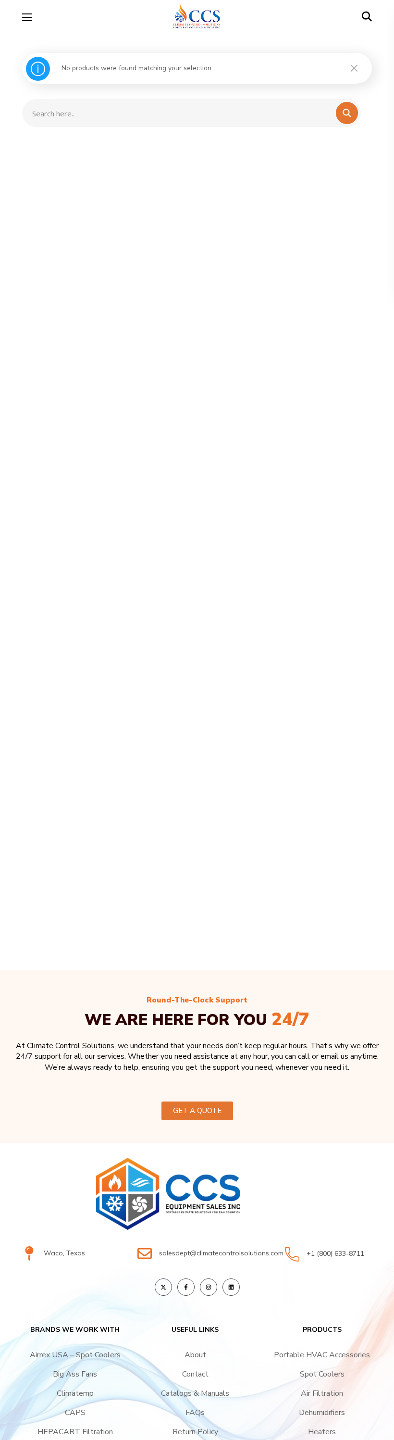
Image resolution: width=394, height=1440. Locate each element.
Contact (195, 1374)
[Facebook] (186, 1287)
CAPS (75, 1412)
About (195, 1355)
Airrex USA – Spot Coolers (75, 1355)
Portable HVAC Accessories (322, 1355)
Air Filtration (322, 1393)
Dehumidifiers (322, 1412)
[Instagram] (208, 1287)
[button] (367, 16)
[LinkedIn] (231, 1287)
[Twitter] (163, 1287)
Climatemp (75, 1393)
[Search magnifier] (352, 39)
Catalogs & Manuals (195, 1393)
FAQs (195, 1412)
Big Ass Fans (75, 1374)
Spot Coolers (322, 1374)
